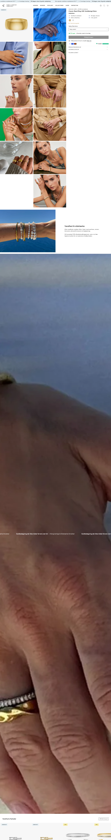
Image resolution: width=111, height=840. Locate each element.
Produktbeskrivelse (75, 47)
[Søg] (104, 5)
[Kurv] (107, 5)
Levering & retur (74, 49)
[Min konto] (100, 5)
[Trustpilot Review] (99, 44)
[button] (35, 5)
